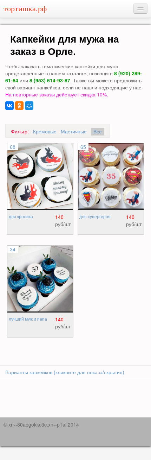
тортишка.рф (25, 8)
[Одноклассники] (19, 105)
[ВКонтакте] (9, 105)
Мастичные (74, 131)
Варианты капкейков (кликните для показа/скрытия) (64, 372)
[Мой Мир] (29, 105)
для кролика (21, 216)
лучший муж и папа (28, 319)
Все (97, 131)
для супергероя (95, 216)
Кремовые (45, 131)
